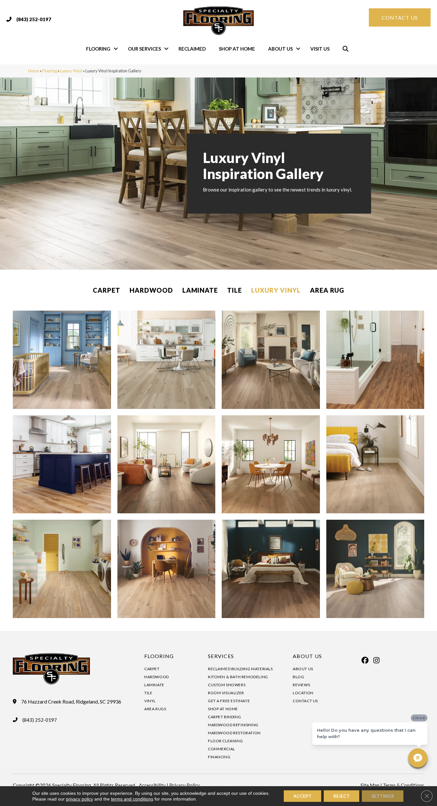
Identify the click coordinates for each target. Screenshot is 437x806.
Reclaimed (192, 49)
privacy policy (79, 799)
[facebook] (365, 660)
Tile (234, 290)
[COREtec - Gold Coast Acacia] (375, 360)
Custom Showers (226, 684)
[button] (115, 49)
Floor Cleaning (225, 740)
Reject (341, 796)
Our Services (144, 49)
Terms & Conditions (403, 785)
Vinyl (150, 700)
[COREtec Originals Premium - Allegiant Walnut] (375, 464)
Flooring (98, 49)
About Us (280, 49)
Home (33, 70)
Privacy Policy (184, 785)
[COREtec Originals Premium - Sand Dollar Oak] (62, 360)
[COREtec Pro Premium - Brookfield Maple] (62, 569)
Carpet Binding (224, 716)
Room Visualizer (226, 692)
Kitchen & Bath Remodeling (238, 676)
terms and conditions (132, 799)
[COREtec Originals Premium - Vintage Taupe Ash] (271, 569)
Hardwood (151, 290)
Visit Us (320, 49)
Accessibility (152, 785)
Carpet (106, 290)
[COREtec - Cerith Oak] (375, 569)
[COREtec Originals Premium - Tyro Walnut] (166, 464)
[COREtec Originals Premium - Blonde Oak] (166, 569)
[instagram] (376, 660)
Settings (382, 796)
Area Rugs (155, 708)
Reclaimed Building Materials (240, 668)
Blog (298, 676)
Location (303, 692)
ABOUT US (307, 656)
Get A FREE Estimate (229, 700)
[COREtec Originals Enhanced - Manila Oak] (62, 464)
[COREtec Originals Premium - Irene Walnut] (271, 464)
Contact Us (305, 700)
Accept (302, 796)
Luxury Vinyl (71, 70)
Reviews (301, 684)
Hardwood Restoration (234, 732)
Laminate (200, 290)
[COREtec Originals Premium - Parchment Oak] (271, 360)
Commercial (221, 748)
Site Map (370, 785)
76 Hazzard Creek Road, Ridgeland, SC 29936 (71, 701)
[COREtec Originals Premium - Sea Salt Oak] (166, 360)
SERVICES (221, 656)
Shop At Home (237, 49)
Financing (219, 756)
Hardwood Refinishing (233, 724)
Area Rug (327, 290)
